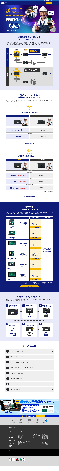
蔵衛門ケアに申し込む (35, 227)
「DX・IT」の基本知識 (45, 443)
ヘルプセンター (28, 438)
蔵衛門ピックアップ (35, 437)
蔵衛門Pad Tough (20, 437)
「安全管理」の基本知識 (45, 436)
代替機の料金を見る (29, 143)
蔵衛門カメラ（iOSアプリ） (21, 431)
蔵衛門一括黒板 (20, 444)
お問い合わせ (29, 422)
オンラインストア (54, 0)
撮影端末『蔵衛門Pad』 (47, 0)
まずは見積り (21, 422)
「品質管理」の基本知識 (45, 435)
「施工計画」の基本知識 (45, 438)
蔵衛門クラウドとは (11, 443)
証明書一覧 (27, 440)
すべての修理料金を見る (29, 196)
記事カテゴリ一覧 (44, 431)
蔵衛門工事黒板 (35, 431)
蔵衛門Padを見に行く (38, 423)
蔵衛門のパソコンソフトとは (21, 442)
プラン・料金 (11, 436)
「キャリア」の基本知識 (45, 444)
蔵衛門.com (11, 450)
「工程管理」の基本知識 (45, 434)
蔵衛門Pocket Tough (20, 435)
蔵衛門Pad (19, 434)
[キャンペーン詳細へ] (29, 407)
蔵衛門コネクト (35, 436)
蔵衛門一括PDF (20, 445)
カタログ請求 (13, 422)
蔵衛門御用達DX (20, 443)
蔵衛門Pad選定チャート (21, 438)
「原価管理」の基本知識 (45, 437)
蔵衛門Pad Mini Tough (20, 436)
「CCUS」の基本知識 (44, 442)
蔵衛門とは (10, 431)
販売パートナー (28, 435)
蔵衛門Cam (10, 446)
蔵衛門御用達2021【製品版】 (37, 435)
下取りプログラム (28, 441)
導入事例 (27, 431)
